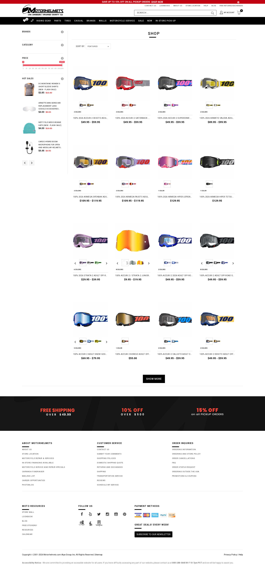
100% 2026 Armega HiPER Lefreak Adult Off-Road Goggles (175, 197)
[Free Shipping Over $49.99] (57, 412)
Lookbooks (165, 6)
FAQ (174, 463)
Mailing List (28, 476)
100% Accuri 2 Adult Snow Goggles (90, 354)
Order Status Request (183, 467)
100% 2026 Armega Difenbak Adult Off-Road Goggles (90, 197)
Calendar (27, 534)
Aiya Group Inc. (68, 554)
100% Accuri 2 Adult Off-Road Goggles (217, 275)
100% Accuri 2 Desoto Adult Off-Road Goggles (217, 354)
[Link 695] (29, 147)
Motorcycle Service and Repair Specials (43, 467)
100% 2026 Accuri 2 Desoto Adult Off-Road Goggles (90, 118)
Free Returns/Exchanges (231, 6)
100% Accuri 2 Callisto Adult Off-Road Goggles (175, 354)
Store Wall (28, 512)
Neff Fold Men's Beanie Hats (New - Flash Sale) (50, 123)
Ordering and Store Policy (186, 454)
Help (206, 6)
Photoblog (28, 485)
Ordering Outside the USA (185, 471)
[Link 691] (29, 108)
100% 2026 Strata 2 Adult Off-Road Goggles (90, 275)
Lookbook (27, 517)
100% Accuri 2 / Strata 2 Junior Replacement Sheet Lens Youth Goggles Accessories (132, 275)
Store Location (193, 6)
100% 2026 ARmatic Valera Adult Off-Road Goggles (217, 118)
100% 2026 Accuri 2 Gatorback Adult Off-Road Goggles (132, 118)
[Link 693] (29, 128)
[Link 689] (29, 89)
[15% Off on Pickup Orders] (207, 412)
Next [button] (32, 163)
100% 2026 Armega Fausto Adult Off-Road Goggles (132, 197)
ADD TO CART (184, 207)
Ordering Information (184, 449)
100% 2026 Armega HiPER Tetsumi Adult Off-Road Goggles (217, 197)
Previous (75, 105)
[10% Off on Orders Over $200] (132, 412)
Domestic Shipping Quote (110, 463)
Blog (214, 6)
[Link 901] (82, 514)
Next (106, 105)
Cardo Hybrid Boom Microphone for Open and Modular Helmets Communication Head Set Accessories (49, 145)
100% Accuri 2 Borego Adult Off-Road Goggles (132, 354)
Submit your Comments (109, 454)
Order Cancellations (183, 458)
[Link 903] (99, 514)
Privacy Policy (230, 554)
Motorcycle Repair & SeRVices (38, 458)
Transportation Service (110, 476)
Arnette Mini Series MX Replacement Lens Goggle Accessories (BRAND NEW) (50, 106)
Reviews (101, 480)
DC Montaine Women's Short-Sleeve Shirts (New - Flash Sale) (49, 86)
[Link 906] (124, 514)
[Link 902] (90, 514)
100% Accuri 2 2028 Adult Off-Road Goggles (175, 275)
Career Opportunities (33, 480)
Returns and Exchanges (110, 467)
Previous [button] (25, 163)
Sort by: (80, 46)
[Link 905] (116, 514)
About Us (177, 6)
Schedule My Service (108, 485)
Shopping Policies (106, 458)
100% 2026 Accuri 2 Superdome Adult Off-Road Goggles (175, 118)
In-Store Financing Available (38, 463)
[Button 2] (212, 13)
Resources (27, 530)
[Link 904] (107, 514)
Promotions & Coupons (184, 476)
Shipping (101, 471)
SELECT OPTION (99, 128)
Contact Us (150, 6)
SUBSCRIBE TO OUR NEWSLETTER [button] (153, 534)
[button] (227, 12)
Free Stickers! (29, 525)
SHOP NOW (157, 2)
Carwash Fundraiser (33, 471)
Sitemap (98, 554)
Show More (154, 378)
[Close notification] (238, 2)
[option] (42, 92)
